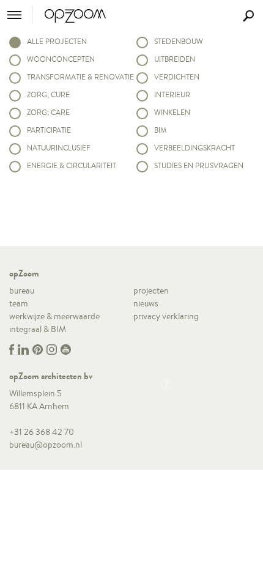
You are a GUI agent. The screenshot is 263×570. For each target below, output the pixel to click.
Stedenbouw (178, 41)
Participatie (49, 130)
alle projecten (57, 41)
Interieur (172, 94)
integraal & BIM (37, 329)
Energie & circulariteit (71, 165)
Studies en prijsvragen (198, 165)
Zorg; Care (48, 112)
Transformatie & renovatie (77, 76)
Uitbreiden (174, 59)
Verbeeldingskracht (194, 147)
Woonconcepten (61, 59)
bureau (21, 290)
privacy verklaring (166, 316)
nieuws (145, 303)
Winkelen (172, 112)
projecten (151, 290)
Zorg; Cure (48, 94)
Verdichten (176, 76)
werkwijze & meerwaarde (54, 316)
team (18, 303)
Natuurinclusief (59, 147)
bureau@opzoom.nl (45, 444)
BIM (160, 130)
